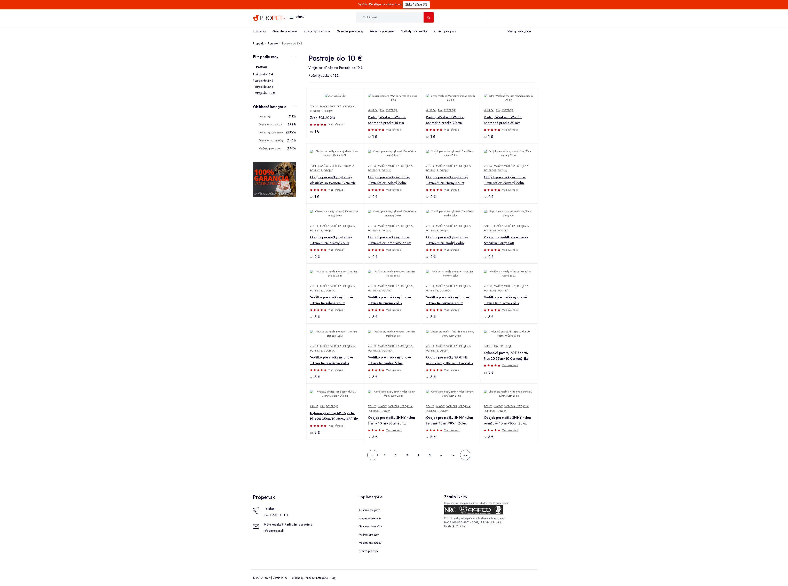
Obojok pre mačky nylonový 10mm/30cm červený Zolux (505, 180)
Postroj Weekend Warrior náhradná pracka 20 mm (445, 120)
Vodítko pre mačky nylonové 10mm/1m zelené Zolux (331, 300)
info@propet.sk (273, 530)
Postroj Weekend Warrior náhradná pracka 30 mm (503, 120)
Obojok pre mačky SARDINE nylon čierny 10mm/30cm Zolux (449, 360)
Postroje (273, 43)
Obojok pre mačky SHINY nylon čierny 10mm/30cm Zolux (391, 420)
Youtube (460, 526)
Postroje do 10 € (263, 74)
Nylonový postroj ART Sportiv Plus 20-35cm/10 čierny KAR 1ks (334, 416)
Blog (333, 578)
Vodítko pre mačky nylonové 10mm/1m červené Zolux (447, 300)
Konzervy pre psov (317, 31)
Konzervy (259, 31)
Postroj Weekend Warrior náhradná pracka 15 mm (387, 120)
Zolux (314, 106)
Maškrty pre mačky (414, 31)
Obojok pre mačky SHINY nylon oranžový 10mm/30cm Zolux (507, 420)
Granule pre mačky (350, 31)
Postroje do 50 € (263, 87)
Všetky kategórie (519, 31)
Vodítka (503, 230)
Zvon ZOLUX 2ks (322, 117)
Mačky (324, 106)
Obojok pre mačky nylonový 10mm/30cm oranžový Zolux (389, 240)
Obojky (328, 111)
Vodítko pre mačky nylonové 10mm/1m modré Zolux (389, 360)
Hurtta (373, 110)
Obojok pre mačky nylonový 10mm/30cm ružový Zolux (331, 240)
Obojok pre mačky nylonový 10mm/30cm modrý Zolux (447, 240)
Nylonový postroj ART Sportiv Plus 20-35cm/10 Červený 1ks (506, 355)
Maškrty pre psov (382, 31)
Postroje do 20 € (263, 81)
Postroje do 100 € (264, 93)
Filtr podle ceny (265, 56)
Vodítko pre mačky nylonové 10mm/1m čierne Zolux (389, 300)
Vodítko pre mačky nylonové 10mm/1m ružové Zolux (505, 300)
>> (465, 455)
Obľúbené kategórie (269, 106)
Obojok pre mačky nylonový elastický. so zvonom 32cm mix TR (332, 180)
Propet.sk (258, 43)
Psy (382, 110)
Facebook (449, 526)
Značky (310, 578)
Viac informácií (336, 124)
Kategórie (322, 578)
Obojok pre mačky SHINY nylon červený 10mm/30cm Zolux (449, 420)
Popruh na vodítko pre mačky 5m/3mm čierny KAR (506, 240)
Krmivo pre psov (445, 31)
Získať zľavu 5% (416, 4)
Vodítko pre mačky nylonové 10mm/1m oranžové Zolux (331, 360)
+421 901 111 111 (276, 515)
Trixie (313, 166)
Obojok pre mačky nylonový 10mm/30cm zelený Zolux (389, 180)
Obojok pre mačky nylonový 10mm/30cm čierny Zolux (447, 180)
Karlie (488, 226)
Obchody (297, 578)
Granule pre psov (284, 31)
